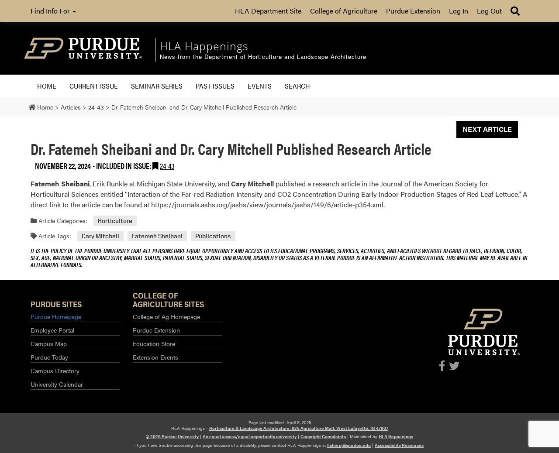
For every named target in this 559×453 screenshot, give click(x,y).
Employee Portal (52, 330)
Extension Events (155, 357)
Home (46, 86)
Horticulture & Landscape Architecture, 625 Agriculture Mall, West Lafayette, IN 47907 (298, 428)
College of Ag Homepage (166, 316)
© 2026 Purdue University (172, 436)
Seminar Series (157, 86)
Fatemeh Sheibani (157, 236)
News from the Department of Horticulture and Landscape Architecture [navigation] (263, 57)
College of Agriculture (343, 11)
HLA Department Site (268, 11)
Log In (458, 11)
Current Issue (93, 86)
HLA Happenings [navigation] (204, 45)
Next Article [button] (487, 129)
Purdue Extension (413, 11)
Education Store (154, 343)
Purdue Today (49, 357)
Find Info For (51, 11)
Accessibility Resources (399, 445)
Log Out (489, 11)
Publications (213, 236)
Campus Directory (55, 370)
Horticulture (115, 220)
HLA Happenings (396, 436)
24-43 (167, 165)
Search (297, 86)
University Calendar (57, 384)
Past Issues (215, 86)
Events (260, 86)
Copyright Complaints (323, 436)
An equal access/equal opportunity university (250, 436)
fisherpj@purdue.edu (349, 445)
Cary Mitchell (100, 236)
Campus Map (49, 343)
